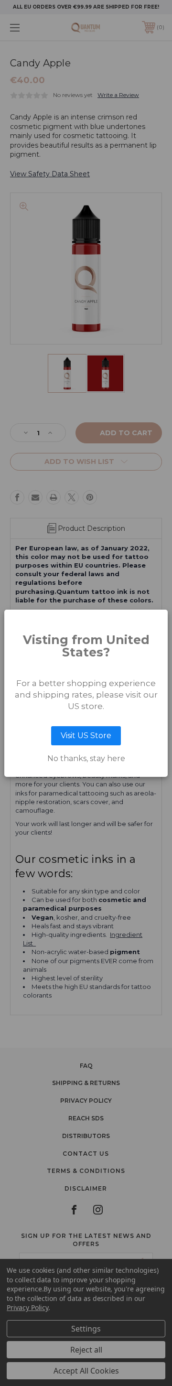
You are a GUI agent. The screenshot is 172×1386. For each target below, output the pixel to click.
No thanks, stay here (86, 759)
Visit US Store (86, 735)
